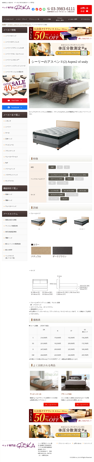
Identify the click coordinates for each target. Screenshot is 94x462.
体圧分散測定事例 (10, 232)
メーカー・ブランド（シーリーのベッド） (20, 24)
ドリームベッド (10, 169)
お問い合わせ (84, 9)
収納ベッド (8, 194)
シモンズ (8, 121)
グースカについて (8, 19)
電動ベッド (8, 200)
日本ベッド (8, 139)
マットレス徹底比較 (11, 226)
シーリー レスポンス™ (12, 60)
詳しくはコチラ (50, 405)
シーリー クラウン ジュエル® (14, 48)
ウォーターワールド (11, 157)
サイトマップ (88, 443)
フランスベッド (10, 151)
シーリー (8, 127)
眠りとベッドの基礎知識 (13, 244)
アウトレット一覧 (34, 19)
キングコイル (9, 181)
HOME (4, 24)
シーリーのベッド (10, 36)
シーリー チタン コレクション (14, 54)
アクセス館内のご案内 (60, 19)
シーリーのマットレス (12, 42)
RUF (6, 163)
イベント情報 (47, 19)
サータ (7, 133)
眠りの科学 (8, 250)
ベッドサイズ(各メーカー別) (10, 257)
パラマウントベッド (11, 175)
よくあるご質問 (72, 19)
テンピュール (9, 145)
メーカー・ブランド (21, 19)
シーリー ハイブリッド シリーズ (15, 66)
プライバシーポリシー (64, 443)
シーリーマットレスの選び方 (14, 72)
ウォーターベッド (10, 206)
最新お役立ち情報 (10, 220)
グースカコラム (85, 19)
